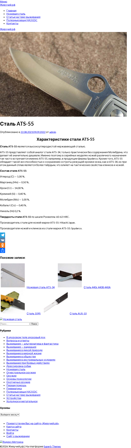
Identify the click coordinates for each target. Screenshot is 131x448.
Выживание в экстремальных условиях (30, 359)
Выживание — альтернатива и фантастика (32, 343)
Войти (10, 432)
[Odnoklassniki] (65, 245)
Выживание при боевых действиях (28, 362)
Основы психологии (18, 378)
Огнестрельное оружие (21, 372)
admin (52, 131)
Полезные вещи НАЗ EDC (21, 20)
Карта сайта (13, 426)
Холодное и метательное (22, 401)
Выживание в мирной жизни (24, 353)
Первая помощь (16, 385)
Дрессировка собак (18, 366)
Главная (11, 10)
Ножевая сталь (15, 13)
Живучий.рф (7, 4)
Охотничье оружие (18, 382)
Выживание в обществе (21, 356)
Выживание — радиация (21, 346)
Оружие (11, 375)
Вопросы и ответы (17, 340)
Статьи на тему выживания (23, 16)
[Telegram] (65, 235)
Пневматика (14, 388)
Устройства (13, 398)
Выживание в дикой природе (24, 350)
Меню (3, 1)
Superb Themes (52, 446)
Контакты (12, 23)
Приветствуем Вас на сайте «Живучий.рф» (32, 423)
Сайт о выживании (18, 436)
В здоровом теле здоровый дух (25, 337)
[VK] (65, 240)
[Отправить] (65, 250)
